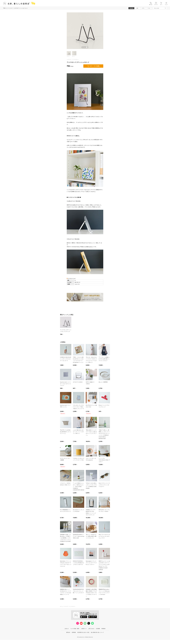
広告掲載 (98, 628)
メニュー (166, 4)
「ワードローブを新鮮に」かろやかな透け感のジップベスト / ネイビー (104, 359)
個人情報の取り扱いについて (97, 632)
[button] (69, 31)
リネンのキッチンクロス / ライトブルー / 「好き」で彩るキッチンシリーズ (78, 407)
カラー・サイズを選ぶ (95, 66)
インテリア (69, 59)
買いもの (150, 4)
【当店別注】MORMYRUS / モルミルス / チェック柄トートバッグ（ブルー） (78, 591)
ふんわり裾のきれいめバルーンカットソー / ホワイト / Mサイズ (78, 431)
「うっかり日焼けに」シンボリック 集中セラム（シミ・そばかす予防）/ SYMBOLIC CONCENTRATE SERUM (78, 487)
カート (161, 4)
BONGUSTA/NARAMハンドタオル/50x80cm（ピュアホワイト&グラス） (78, 562)
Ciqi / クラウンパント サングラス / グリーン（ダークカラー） (104, 485)
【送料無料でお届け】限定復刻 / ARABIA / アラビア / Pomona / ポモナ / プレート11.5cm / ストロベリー (91, 593)
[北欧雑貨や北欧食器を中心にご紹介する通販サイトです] (18, 3)
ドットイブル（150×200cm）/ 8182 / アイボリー (104, 460)
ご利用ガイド (84, 628)
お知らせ (67, 628)
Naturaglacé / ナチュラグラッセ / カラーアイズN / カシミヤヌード (91, 562)
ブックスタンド (75, 59)
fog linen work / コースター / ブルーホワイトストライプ (65, 383)
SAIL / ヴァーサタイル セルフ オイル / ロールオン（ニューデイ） (104, 536)
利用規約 (103, 628)
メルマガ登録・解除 (74, 628)
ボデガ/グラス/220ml (77, 382)
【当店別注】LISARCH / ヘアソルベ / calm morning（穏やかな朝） (78, 536)
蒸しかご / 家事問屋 (103, 382)
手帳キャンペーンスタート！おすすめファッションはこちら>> (15, 8)
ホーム (61, 606)
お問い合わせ (91, 628)
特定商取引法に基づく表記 (83, 632)
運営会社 (68, 632)
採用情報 (74, 632)
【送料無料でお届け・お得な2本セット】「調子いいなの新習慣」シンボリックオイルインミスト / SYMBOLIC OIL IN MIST (65, 538)
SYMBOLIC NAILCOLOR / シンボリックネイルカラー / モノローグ (65, 359)
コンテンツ (156, 4)
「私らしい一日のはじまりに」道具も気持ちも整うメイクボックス (91, 536)
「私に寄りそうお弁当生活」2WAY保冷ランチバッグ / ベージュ (65, 431)
